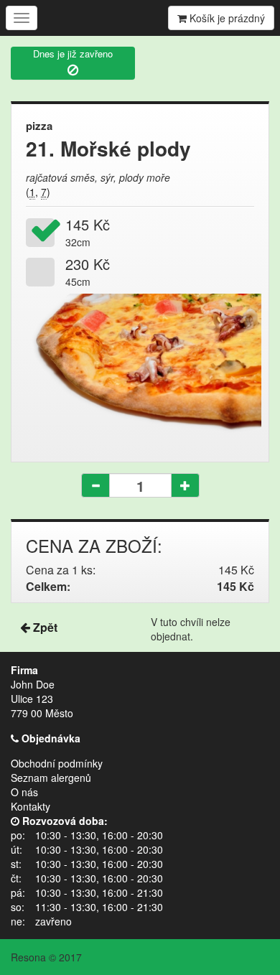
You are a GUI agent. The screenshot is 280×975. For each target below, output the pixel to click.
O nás (24, 792)
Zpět (43, 627)
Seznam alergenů (51, 777)
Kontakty (30, 806)
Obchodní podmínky (57, 763)
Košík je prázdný (226, 18)
